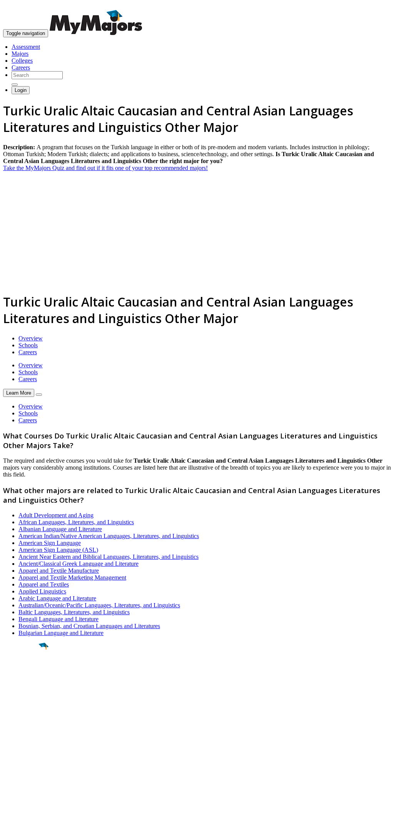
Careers (21, 67)
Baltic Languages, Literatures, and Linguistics (74, 612)
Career (22, 706)
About (12, 734)
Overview (30, 338)
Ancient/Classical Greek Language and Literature (78, 563)
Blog (9, 784)
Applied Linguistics (42, 591)
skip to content (375, 6)
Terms (10, 830)
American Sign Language (49, 543)
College (23, 689)
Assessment (26, 46)
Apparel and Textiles (43, 584)
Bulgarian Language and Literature (61, 633)
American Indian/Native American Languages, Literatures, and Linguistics (108, 536)
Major (21, 672)
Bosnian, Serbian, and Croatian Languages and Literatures (89, 626)
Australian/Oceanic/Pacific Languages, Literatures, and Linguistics (99, 605)
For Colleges (18, 763)
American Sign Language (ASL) (58, 550)
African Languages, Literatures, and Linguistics (76, 522)
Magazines (16, 770)
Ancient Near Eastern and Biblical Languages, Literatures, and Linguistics (108, 556)
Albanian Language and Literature (60, 529)
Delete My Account (27, 777)
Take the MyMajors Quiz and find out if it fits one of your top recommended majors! (105, 168)
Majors (20, 53)
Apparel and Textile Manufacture (58, 570)
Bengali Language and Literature (58, 619)
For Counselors (21, 756)
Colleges (22, 60)
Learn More (18, 393)
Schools (28, 345)
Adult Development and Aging (55, 515)
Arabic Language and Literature (57, 598)
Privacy (31, 830)
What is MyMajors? (27, 750)
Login (21, 90)
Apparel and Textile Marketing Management (72, 577)
